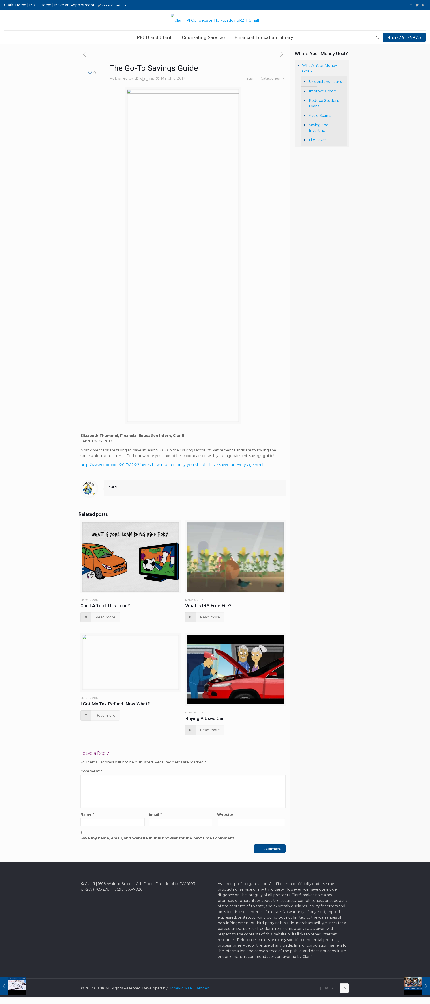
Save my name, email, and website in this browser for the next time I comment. (157, 838)
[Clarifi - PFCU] (215, 20)
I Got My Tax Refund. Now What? (115, 704)
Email (155, 814)
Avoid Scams (320, 115)
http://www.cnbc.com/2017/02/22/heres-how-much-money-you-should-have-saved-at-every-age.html (171, 465)
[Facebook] (411, 5)
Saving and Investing (319, 128)
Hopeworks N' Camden (189, 988)
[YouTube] (423, 5)
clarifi (145, 78)
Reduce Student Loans (324, 103)
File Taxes (317, 140)
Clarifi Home (15, 5)
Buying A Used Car (204, 718)
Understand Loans (325, 82)
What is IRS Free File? (208, 605)
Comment (91, 771)
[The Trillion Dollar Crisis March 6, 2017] (13, 986)
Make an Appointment (74, 5)
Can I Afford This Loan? (105, 605)
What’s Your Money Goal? (319, 68)
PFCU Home (40, 5)
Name (87, 814)
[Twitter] (417, 5)
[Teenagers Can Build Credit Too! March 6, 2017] (417, 986)
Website (225, 814)
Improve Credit (322, 91)
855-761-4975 (114, 5)
